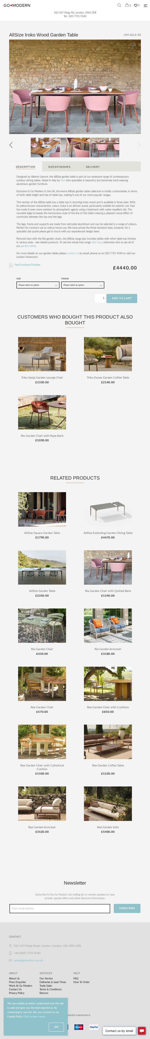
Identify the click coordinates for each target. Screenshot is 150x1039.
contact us (73, 253)
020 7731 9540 (77, 16)
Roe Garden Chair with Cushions (108, 707)
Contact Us (15, 989)
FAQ (75, 978)
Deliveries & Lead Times (53, 982)
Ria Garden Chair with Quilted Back (108, 591)
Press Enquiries (17, 982)
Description (25, 166)
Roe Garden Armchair (42, 827)
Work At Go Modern (20, 986)
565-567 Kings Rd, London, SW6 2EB (75, 12)
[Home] (17, 9)
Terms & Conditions (51, 989)
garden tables (28, 246)
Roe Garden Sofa (108, 827)
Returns (44, 993)
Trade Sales (46, 986)
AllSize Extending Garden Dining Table (108, 533)
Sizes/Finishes (59, 166)
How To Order (81, 982)
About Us (14, 978)
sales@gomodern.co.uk (28, 960)
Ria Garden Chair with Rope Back (42, 435)
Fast (63, 180)
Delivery (93, 166)
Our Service (46, 978)
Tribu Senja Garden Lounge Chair (42, 377)
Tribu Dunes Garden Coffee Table (108, 377)
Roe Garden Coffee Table (108, 765)
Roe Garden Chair (42, 707)
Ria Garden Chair (42, 649)
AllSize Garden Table (42, 591)
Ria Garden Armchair (108, 649)
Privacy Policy (16, 993)
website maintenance (78, 1015)
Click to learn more (34, 1016)
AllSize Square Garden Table (42, 533)
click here (96, 242)
